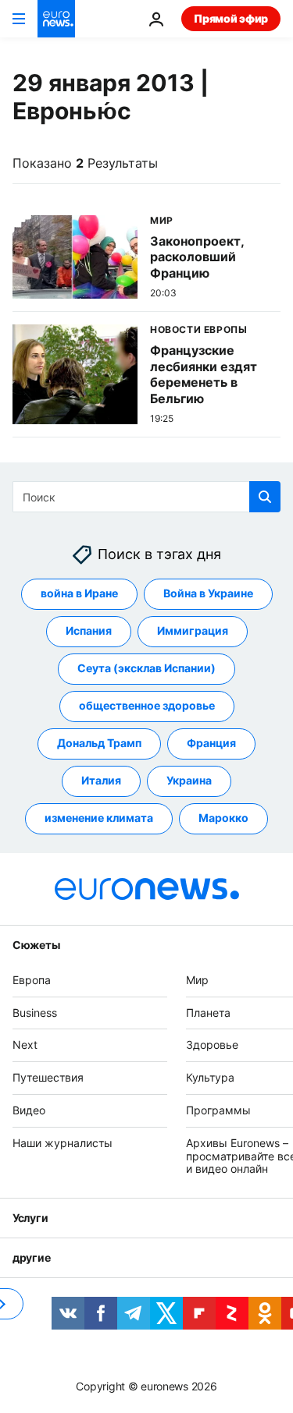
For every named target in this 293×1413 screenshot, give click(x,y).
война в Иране (79, 593)
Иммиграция (192, 631)
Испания (89, 631)
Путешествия (48, 1078)
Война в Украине (208, 593)
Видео (29, 1110)
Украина (189, 781)
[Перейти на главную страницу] (56, 18)
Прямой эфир (231, 18)
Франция (211, 743)
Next (25, 1045)
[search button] (264, 496)
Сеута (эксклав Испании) (146, 668)
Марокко (223, 818)
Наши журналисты (63, 1142)
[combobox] (146, 496)
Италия (101, 781)
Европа (32, 979)
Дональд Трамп (99, 743)
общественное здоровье (147, 706)
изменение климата (99, 818)
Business (35, 1012)
